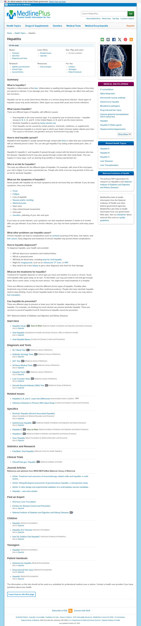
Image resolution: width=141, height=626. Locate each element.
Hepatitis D (17, 429)
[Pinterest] (125, 39)
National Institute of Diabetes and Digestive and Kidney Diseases (40, 512)
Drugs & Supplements (36, 26)
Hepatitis (16, 523)
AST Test (16, 361)
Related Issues (45, 53)
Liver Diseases (106, 161)
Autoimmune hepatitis (21, 563)
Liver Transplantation (109, 165)
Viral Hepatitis (18, 333)
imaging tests (26, 262)
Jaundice (17, 215)
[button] (124, 134)
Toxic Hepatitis (18, 438)
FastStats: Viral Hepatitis (23, 451)
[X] (119, 39)
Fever (15, 191)
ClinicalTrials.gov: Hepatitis (24, 462)
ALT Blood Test (18, 350)
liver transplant (13, 295)
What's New (106, 19)
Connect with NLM (82, 610)
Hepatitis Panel (18, 372)
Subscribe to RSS (59, 610)
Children (72, 67)
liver (36, 88)
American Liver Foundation (24, 502)
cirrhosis (55, 236)
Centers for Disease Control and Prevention (31, 506)
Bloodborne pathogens (110, 106)
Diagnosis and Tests (19, 58)
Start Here (16, 56)
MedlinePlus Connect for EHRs (103, 617)
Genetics (57, 26)
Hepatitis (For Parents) (22, 530)
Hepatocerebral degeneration (113, 129)
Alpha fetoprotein (107, 93)
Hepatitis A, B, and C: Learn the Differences (31, 398)
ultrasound (48, 262)
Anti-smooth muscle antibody (112, 98)
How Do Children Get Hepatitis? (26, 537)
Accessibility (40, 617)
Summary (15, 53)
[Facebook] (113, 39)
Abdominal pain (19, 203)
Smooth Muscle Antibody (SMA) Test (28, 385)
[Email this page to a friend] (102, 39)
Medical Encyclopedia (96, 26)
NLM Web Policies (22, 617)
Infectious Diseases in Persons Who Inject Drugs (33, 403)
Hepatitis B (104, 153)
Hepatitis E (17, 434)
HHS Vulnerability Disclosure (82, 617)
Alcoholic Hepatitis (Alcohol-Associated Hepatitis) (33, 413)
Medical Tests (74, 26)
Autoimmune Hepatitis (22, 423)
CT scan (57, 262)
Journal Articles (17, 72)
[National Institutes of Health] (7, 4)
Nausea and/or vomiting (23, 200)
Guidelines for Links (52, 617)
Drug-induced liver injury (23, 570)
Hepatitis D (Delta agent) (111, 125)
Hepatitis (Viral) (19, 326)
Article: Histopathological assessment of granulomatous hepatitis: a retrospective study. (50, 483)
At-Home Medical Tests (22, 365)
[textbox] (104, 13)
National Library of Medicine (20, 5)
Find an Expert (45, 67)
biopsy (35, 265)
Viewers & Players (66, 617)
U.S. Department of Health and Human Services (85, 620)
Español (130, 26)
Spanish (21, 328)
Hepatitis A (104, 149)
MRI (66, 262)
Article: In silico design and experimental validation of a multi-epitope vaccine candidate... (51, 487)
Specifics (43, 56)
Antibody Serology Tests (22, 354)
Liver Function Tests (21, 379)
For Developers (120, 617)
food (64, 141)
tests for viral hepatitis (52, 259)
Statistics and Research (21, 67)
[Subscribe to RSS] (131, 39)
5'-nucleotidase (106, 89)
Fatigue (16, 194)
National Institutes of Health (111, 620)
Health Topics (14, 26)
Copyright (32, 617)
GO (130, 14)
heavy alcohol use (48, 123)
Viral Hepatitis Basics (21, 339)
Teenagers (73, 69)
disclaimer (121, 214)
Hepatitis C (105, 157)
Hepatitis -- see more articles (24, 491)
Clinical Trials (17, 69)
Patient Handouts (75, 72)
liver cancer (12, 238)
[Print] (108, 39)
